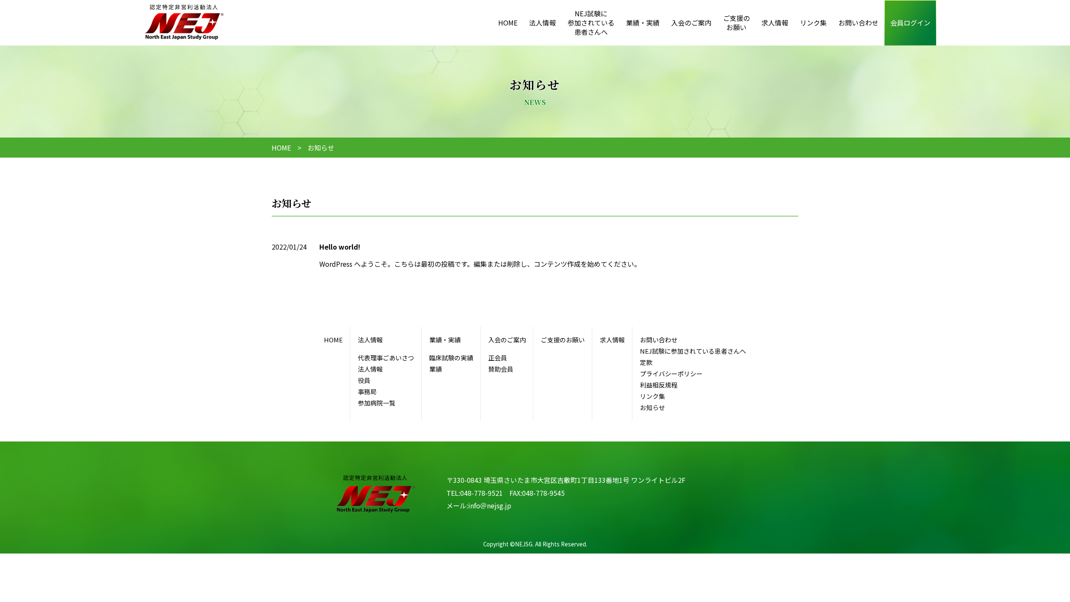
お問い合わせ (858, 23)
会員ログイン (910, 23)
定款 (646, 362)
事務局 (367, 391)
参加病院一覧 (376, 402)
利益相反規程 (659, 384)
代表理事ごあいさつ (386, 357)
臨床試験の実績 (451, 357)
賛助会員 (500, 369)
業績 (435, 369)
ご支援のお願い (736, 22)
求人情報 (775, 23)
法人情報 (370, 369)
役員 (364, 380)
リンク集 (813, 23)
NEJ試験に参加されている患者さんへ (591, 22)
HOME (507, 23)
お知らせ (652, 407)
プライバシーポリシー (671, 373)
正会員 (497, 357)
